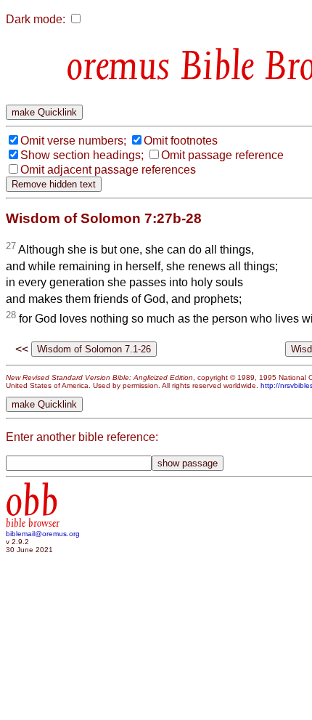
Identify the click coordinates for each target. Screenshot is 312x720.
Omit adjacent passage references (108, 169)
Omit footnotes (181, 140)
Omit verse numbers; (73, 140)
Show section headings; (82, 155)
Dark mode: (35, 19)
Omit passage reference (222, 155)
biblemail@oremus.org (43, 534)
